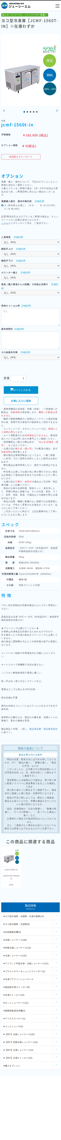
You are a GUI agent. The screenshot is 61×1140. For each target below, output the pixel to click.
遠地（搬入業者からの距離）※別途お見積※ (24, 284)
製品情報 (30, 907)
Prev (4, 111)
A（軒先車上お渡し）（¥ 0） (20, 205)
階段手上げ (7, 249)
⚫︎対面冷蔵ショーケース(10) (17, 947)
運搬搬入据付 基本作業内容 (16, 201)
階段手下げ (7, 260)
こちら (4, 223)
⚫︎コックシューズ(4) (13, 1026)
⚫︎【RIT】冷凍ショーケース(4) (18, 1050)
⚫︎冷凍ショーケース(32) (15, 955)
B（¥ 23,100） (48, 205)
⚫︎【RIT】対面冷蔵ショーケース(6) (20, 1042)
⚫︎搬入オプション (11, 1065)
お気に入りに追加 (21, 400)
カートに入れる (22, 390)
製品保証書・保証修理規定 (43, 729)
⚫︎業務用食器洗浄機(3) (14, 1010)
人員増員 (6, 237)
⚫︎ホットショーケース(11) (15, 1003)
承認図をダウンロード (21, 156)
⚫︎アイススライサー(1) (14, 1018)
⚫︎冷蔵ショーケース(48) (15, 940)
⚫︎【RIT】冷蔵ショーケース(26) (19, 1034)
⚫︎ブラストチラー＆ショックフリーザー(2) (24, 971)
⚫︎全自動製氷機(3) (12, 932)
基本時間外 (7, 329)
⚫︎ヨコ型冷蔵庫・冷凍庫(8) (16, 924)
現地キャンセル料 (10, 305)
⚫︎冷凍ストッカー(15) (13, 995)
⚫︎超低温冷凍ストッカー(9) (16, 987)
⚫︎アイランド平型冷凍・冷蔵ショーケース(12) (25, 963)
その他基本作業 (9, 352)
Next (56, 111)
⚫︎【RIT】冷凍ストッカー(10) (17, 1058)
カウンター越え (9, 272)
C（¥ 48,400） (13, 209)
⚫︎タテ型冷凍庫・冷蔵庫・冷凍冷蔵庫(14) (23, 916)
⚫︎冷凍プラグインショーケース (18, 979)
